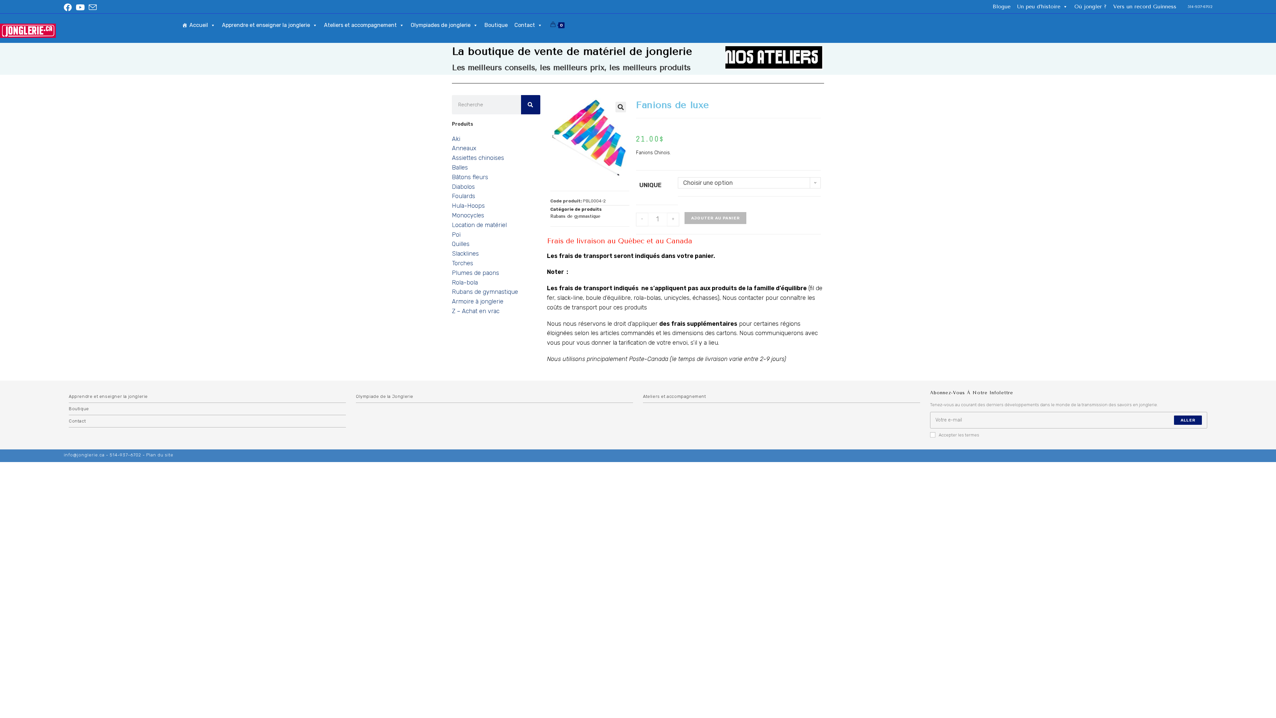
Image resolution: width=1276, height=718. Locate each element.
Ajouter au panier (715, 218)
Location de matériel (479, 225)
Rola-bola (465, 282)
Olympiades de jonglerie (441, 25)
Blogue (1001, 6)
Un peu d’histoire (1038, 6)
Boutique (496, 25)
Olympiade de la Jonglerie (384, 396)
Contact (524, 25)
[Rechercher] (530, 104)
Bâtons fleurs (470, 177)
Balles (460, 167)
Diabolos (463, 186)
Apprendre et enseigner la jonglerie (266, 25)
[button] (620, 107)
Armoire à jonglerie (477, 301)
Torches (462, 263)
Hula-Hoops (468, 205)
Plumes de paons (475, 273)
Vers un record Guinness (1144, 6)
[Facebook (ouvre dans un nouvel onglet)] (69, 7)
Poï (456, 234)
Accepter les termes (959, 434)
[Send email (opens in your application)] (93, 7)
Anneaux (464, 148)
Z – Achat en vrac (475, 311)
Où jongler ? (1090, 6)
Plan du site (159, 454)
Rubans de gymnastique (485, 292)
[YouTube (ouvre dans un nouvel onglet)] (80, 7)
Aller (1188, 420)
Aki (456, 139)
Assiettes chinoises (478, 158)
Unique (650, 185)
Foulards (463, 196)
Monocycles (468, 215)
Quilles (461, 244)
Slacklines (465, 253)
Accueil (198, 25)
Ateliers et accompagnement (360, 25)
